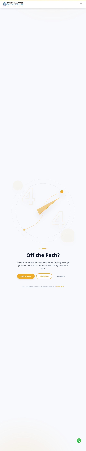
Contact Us (60, 287)
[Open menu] (80, 4)
